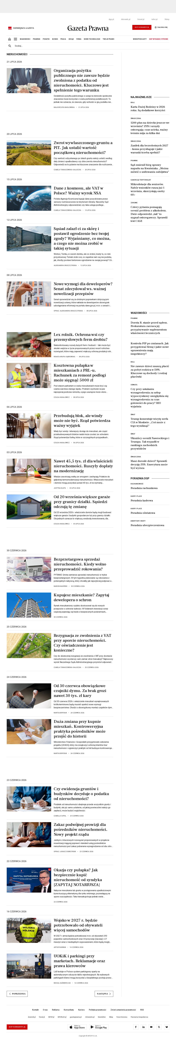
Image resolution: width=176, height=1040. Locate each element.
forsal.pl (140, 19)
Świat (133, 414)
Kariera (81, 1010)
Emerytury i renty (138, 521)
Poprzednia (19, 994)
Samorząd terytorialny (141, 180)
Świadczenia (136, 118)
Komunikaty (69, 1010)
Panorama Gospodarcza (139, 1017)
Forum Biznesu (121, 1017)
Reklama (55, 1010)
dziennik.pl (125, 19)
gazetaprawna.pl (76, 1017)
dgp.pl (111, 19)
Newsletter (102, 1017)
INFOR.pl (51, 1017)
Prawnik (134, 160)
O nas (45, 1010)
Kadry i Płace (136, 496)
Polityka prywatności (97, 1010)
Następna (102, 994)
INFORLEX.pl (62, 1017)
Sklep (167, 19)
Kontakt (35, 1010)
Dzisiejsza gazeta (23, 28)
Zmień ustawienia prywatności (123, 1010)
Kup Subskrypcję (142, 27)
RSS (142, 1010)
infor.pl (154, 19)
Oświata (134, 385)
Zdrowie (134, 203)
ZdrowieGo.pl (89, 1017)
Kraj (133, 102)
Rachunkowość (137, 484)
